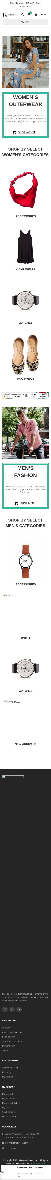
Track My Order (34, 3)
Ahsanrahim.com (37, 1163)
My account (7, 1076)
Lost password (9, 1116)
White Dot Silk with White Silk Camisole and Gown (31, 1167)
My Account (26, 6)
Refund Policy (8, 1036)
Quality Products (37, 997)
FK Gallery (6, 1072)
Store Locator (17, 3)
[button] (24, 22)
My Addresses (8, 1098)
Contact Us (7, 1050)
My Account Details (11, 1103)
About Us (6, 1027)
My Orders (7, 1107)
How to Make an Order (12, 1032)
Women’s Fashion (10, 1067)
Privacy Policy (8, 1045)
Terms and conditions (12, 1041)
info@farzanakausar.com (16, 1142)
